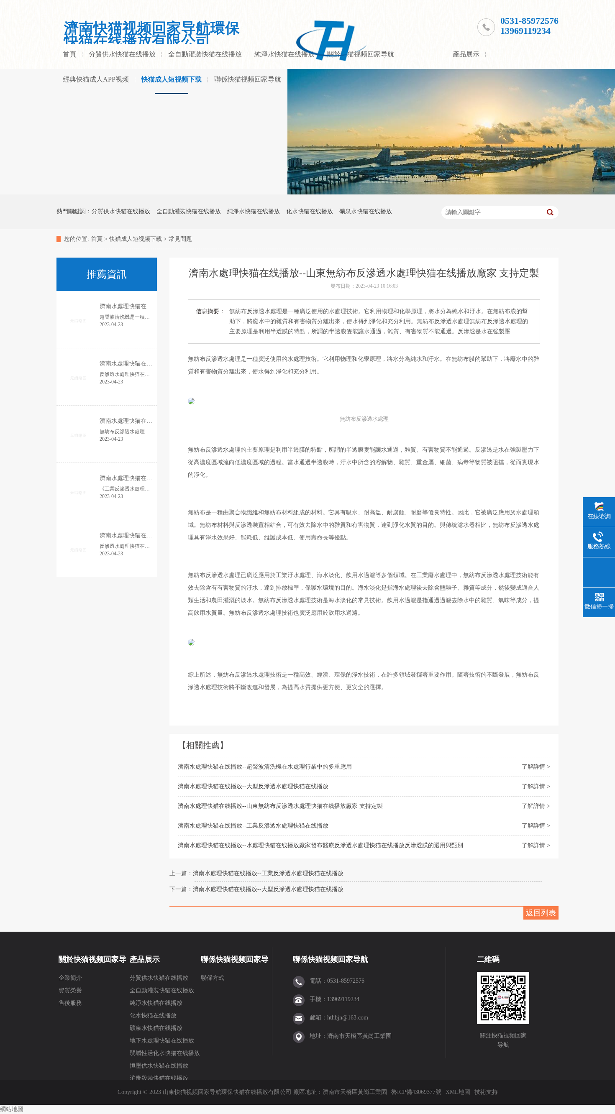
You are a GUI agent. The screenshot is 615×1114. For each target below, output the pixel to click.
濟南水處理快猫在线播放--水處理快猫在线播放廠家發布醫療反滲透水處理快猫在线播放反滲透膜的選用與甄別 (320, 845)
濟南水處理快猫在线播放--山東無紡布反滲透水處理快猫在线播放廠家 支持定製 (280, 806)
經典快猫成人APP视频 (96, 79)
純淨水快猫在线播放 (284, 54)
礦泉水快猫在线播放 (365, 211)
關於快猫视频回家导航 (92, 963)
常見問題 (180, 239)
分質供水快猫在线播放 (122, 54)
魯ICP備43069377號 (416, 1092)
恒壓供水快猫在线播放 (159, 1066)
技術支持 (486, 1092)
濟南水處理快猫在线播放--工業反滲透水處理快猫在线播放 (253, 826)
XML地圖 (458, 1092)
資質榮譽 (70, 990)
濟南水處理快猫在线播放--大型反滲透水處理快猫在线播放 (253, 786)
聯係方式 (212, 978)
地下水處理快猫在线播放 (162, 1040)
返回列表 (541, 913)
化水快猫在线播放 (309, 211)
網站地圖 (11, 1109)
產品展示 (466, 54)
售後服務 (70, 1003)
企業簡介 (70, 978)
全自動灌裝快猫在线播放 (205, 54)
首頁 (69, 54)
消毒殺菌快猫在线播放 (159, 1078)
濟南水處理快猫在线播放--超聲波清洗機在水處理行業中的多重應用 (265, 767)
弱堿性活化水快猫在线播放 (165, 1053)
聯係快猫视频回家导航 (247, 79)
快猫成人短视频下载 (171, 79)
